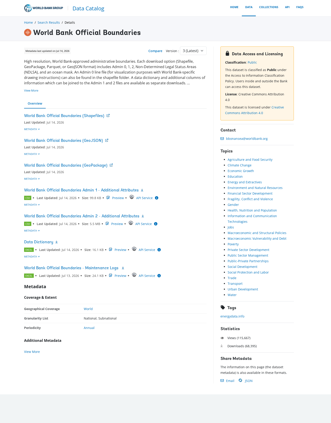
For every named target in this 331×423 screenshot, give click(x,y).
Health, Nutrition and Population (252, 210)
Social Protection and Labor (248, 272)
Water (232, 295)
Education (235, 176)
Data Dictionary (38, 242)
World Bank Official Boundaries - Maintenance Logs (72, 268)
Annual (89, 328)
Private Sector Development (248, 250)
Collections (268, 7)
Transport (235, 283)
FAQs (300, 7)
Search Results (49, 22)
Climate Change (240, 165)
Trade (232, 278)
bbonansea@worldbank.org (247, 138)
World (88, 309)
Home (234, 7)
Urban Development (243, 289)
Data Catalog (88, 8)
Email (230, 381)
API (287, 7)
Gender (233, 204)
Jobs (231, 227)
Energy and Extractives (245, 182)
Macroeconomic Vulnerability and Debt (257, 238)
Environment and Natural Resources (255, 188)
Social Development (242, 266)
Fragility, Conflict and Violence (250, 199)
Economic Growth (241, 171)
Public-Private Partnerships (248, 261)
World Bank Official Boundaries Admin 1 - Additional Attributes (81, 191)
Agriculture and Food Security (250, 159)
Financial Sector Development (250, 193)
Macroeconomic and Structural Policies (257, 233)
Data (248, 7)
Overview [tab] (35, 103)
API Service (144, 198)
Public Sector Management (248, 255)
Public (252, 62)
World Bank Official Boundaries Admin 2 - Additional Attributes (81, 216)
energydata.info (232, 316)
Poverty (233, 244)
